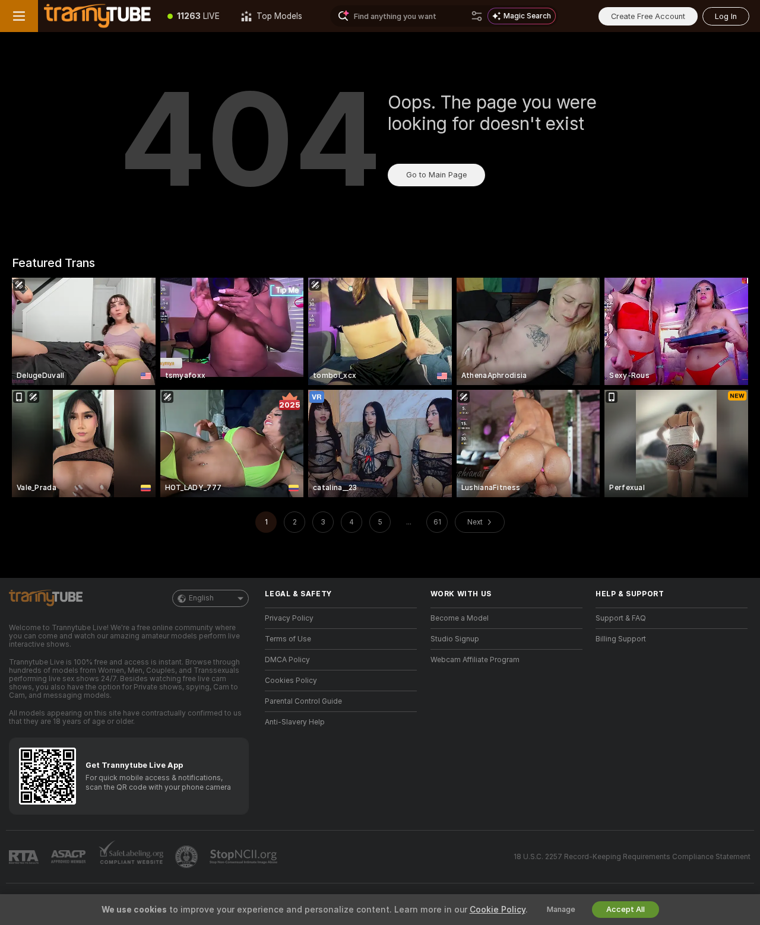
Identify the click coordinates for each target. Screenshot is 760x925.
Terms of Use (288, 639)
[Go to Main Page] (97, 16)
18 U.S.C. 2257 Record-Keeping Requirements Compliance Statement (632, 857)
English (201, 598)
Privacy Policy (289, 618)
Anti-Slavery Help (295, 722)
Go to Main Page (436, 174)
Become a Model (459, 618)
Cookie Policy (497, 909)
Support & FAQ (621, 618)
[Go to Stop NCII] (245, 857)
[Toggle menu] (19, 16)
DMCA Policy (287, 660)
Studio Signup (454, 639)
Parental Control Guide (303, 701)
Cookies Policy (291, 680)
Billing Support (621, 639)
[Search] (476, 16)
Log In (726, 16)
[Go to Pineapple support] (187, 856)
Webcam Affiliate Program (475, 660)
